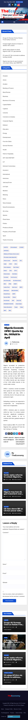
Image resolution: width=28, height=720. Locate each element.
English (11, 716)
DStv (10, 270)
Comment (6, 532)
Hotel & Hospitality (8, 153)
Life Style (5, 186)
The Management (5, 712)
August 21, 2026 (10, 644)
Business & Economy (9, 100)
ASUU (10, 264)
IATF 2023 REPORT (8, 158)
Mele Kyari (14, 287)
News (4, 199)
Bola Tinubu (16, 267)
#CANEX (21, 247)
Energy (5, 133)
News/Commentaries (9, 207)
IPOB (10, 283)
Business (5, 96)
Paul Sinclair (6, 300)
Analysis (5, 76)
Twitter (21, 307)
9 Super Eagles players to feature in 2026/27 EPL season (13, 642)
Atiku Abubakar (7, 267)
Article (4, 80)
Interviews (6, 178)
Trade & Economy (8, 240)
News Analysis (7, 203)
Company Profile (9, 709)
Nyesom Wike (7, 297)
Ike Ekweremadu (17, 280)
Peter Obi (19, 300)
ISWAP (15, 283)
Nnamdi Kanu (7, 293)
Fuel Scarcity (14, 277)
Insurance (5, 170)
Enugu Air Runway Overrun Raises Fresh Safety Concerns (13, 624)
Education (6, 129)
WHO (5, 310)
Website (5, 582)
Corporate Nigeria (8, 121)
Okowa (14, 297)
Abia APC (15, 260)
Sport (4, 235)
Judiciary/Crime (7, 182)
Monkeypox (6, 290)
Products (12, 712)
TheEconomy (15, 342)
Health (5, 149)
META (21, 287)
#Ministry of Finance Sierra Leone (11, 254)
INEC (5, 283)
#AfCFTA (6, 247)
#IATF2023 (6, 250)
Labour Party (7, 287)
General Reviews (8, 145)
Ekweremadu (7, 273)
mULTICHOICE (15, 290)
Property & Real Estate (9, 231)
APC (21, 260)
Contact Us (3, 716)
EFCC (15, 270)
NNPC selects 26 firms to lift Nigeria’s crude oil (9, 439)
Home (2, 709)
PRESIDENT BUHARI (8, 303)
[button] (25, 22)
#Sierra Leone (7, 260)
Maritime (5, 190)
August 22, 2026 (10, 627)
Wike (10, 310)
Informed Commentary (9, 166)
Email (5, 573)
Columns (5, 112)
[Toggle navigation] (14, 22)
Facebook (6, 277)
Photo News (6, 219)
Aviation (5, 84)
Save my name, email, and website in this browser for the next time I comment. (14, 595)
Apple (5, 264)
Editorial (5, 125)
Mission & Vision (17, 709)
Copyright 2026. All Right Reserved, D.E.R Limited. (14, 703)
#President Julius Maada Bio (10, 257)
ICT (4, 162)
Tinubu (15, 307)
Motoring (5, 194)
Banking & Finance (8, 88)
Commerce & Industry (9, 117)
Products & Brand (8, 227)
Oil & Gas (5, 211)
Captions (5, 108)
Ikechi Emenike (7, 280)
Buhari (5, 270)
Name (5, 564)
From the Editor (7, 141)
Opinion (5, 215)
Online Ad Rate (19, 712)
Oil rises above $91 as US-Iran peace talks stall (13, 511)
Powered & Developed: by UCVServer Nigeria (14, 705)
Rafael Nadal (19, 303)
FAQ (25, 712)
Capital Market (7, 104)
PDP (13, 300)
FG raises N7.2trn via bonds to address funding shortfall (13, 677)
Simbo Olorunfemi (8, 307)
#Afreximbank (13, 247)
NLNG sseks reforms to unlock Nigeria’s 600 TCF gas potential (14, 477)
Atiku (16, 264)
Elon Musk (14, 273)
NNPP (14, 293)
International (6, 174)
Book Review (6, 92)
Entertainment (7, 137)
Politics (5, 223)
